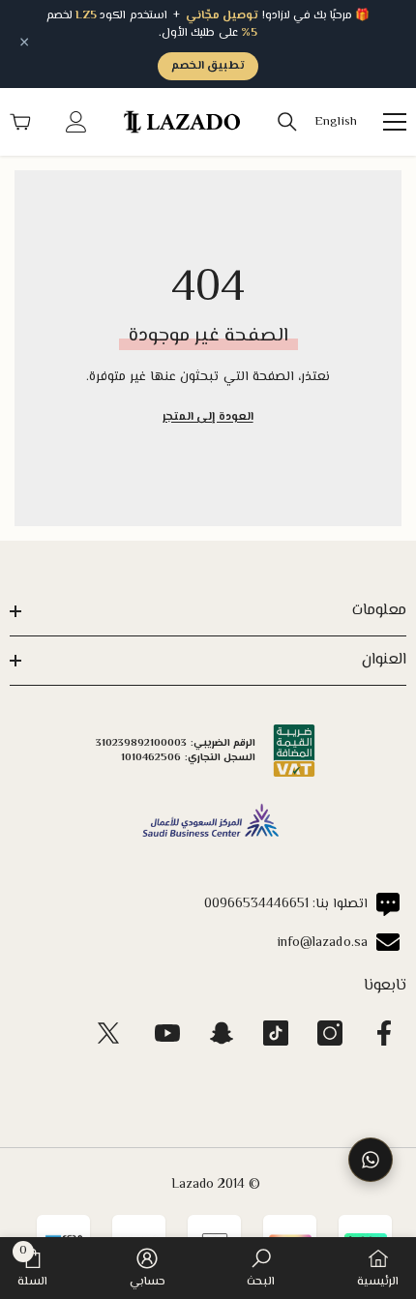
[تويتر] (108, 1033)
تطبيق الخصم (208, 66)
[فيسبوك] (384, 1033)
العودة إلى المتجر (208, 417)
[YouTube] (167, 1033)
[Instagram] (330, 1033)
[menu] (394, 121)
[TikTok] (275, 1033)
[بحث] (287, 121)
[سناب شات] (221, 1033)
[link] (261, 1268)
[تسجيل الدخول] (76, 122)
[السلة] (20, 122)
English (335, 122)
